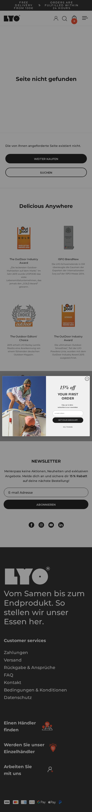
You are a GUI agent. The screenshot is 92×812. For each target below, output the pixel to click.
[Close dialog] (87, 379)
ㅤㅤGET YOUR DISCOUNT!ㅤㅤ (68, 420)
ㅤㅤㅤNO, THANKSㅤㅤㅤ (68, 427)
